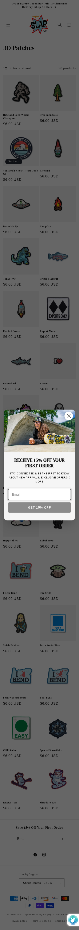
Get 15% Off (39, 507)
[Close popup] (68, 416)
